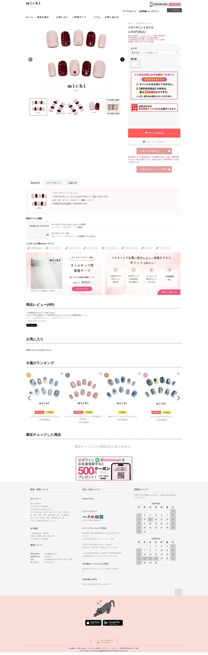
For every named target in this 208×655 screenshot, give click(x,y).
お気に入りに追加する (155, 141)
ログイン (155, 11)
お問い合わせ (112, 17)
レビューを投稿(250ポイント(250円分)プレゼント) (48, 318)
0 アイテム (176, 10)
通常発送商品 (36, 248)
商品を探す (43, 17)
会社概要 (72, 648)
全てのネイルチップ (143, 23)
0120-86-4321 (161, 4)
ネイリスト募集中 (94, 648)
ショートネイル (55, 248)
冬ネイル (148, 248)
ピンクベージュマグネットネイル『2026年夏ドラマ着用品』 (83, 418)
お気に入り (62, 17)
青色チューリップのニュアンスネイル (122, 416)
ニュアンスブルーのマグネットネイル (44, 416)
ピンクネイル (92, 248)
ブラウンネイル (111, 248)
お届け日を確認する (149, 151)
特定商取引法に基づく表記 (129, 648)
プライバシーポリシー (110, 648)
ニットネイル (165, 248)
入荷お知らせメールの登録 (153, 169)
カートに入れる (156, 132)
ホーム (29, 17)
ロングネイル (74, 248)
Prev (30, 398)
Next (122, 59)
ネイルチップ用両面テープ (64, 227)
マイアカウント (129, 11)
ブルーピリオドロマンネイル (161, 417)
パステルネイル (131, 248)
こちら (84, 315)
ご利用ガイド (79, 17)
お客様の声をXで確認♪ (36, 321)
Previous (30, 59)
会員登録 (143, 11)
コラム (97, 17)
